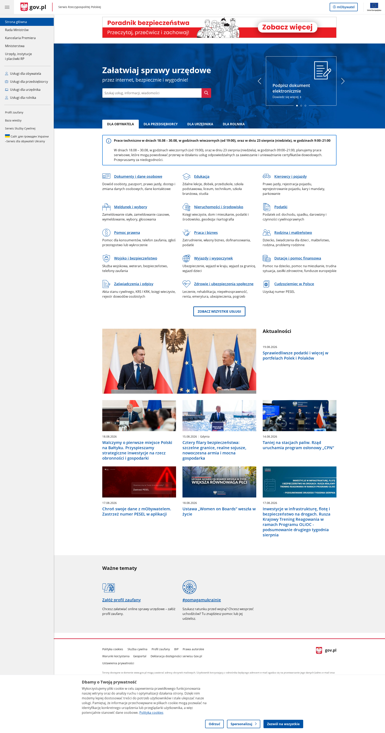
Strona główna (20, 21)
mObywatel (346, 8)
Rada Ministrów (16, 30)
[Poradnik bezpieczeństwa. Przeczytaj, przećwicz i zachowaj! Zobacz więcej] (219, 27)
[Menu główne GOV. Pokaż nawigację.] (7, 7)
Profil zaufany (14, 112)
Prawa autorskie (193, 649)
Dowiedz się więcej (291, 90)
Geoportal (139, 656)
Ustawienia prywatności (118, 663)
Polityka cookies (112, 649)
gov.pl (330, 655)
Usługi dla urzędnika (25, 89)
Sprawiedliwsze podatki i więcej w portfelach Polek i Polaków (295, 355)
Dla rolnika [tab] (234, 124)
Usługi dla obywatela (25, 73)
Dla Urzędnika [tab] (200, 124)
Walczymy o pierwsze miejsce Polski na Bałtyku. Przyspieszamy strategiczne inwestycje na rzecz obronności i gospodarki (137, 450)
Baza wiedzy (13, 120)
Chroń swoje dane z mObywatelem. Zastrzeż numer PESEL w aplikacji (136, 511)
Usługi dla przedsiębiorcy (28, 81)
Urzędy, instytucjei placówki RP (18, 56)
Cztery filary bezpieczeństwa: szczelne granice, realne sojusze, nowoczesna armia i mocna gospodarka (214, 450)
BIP (176, 649)
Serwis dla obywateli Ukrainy (27, 138)
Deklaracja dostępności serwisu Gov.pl (176, 656)
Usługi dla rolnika (22, 97)
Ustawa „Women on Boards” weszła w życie (219, 511)
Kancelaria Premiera (20, 38)
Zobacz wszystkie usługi (219, 311)
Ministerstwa (14, 46)
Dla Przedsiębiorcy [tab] (161, 124)
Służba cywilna (137, 649)
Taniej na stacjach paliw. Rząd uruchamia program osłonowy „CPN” (298, 445)
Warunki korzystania (116, 656)
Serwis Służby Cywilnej (20, 128)
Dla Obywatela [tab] (120, 124)
